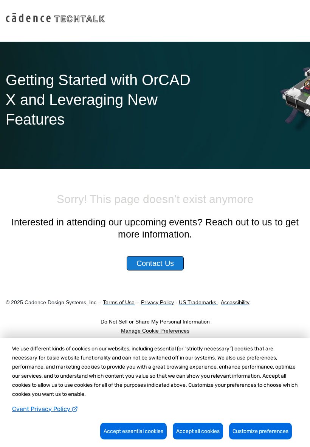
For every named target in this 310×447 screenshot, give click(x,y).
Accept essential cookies (133, 431)
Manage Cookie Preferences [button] (155, 331)
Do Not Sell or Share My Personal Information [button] (155, 322)
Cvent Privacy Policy (42, 409)
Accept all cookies (198, 431)
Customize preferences (260, 431)
